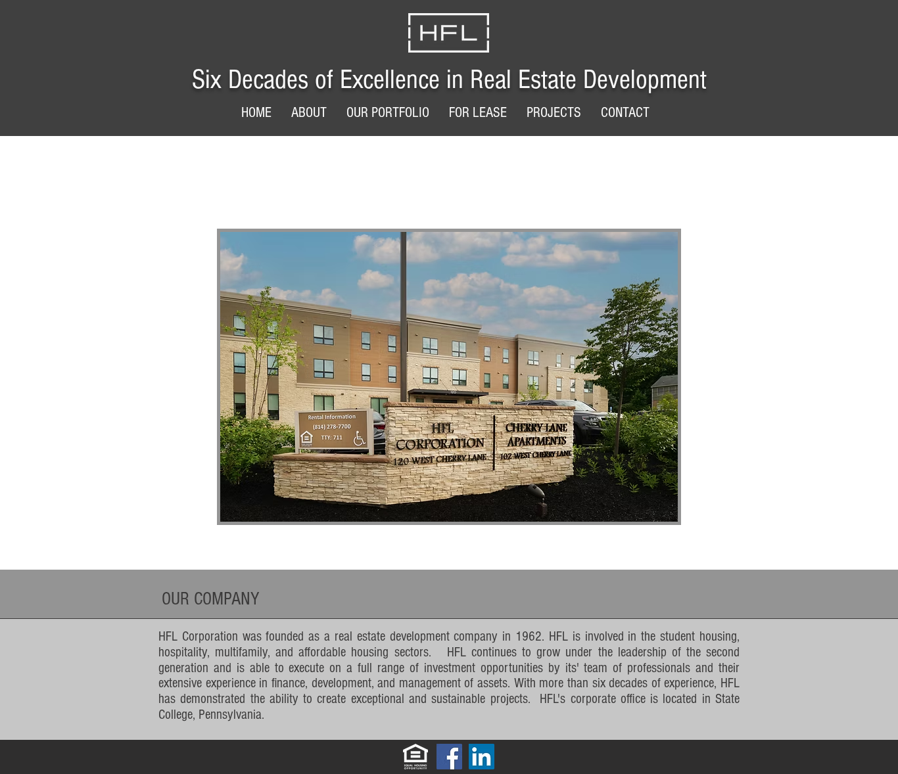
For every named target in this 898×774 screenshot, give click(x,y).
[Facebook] (449, 756)
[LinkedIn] (481, 756)
